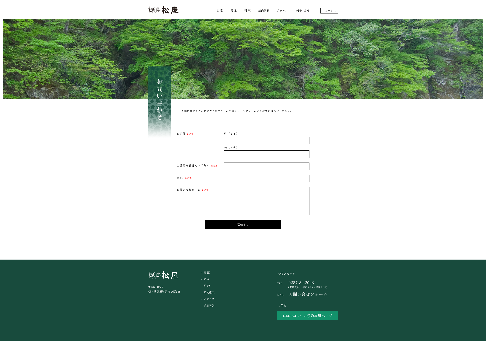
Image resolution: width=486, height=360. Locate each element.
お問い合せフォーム (302, 294)
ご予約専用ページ (307, 315)
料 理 (247, 10)
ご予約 (329, 11)
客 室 (219, 10)
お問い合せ (303, 10)
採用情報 (209, 305)
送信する (243, 224)
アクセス (282, 10)
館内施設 (263, 10)
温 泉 (233, 10)
